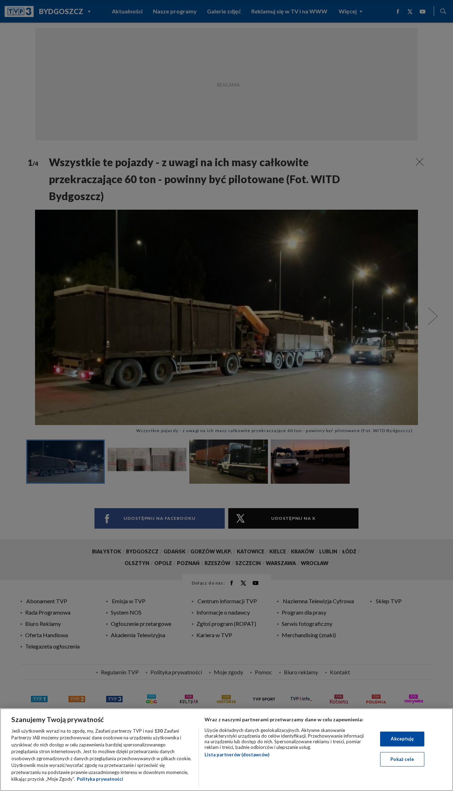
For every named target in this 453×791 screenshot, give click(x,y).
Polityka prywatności (100, 779)
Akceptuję (402, 738)
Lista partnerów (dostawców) (237, 754)
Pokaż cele (402, 759)
